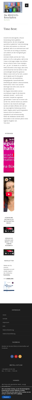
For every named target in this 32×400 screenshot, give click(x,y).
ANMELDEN (9, 278)
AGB (4, 326)
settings (19, 394)
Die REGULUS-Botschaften (11, 16)
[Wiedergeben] (6, 231)
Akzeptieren (6, 397)
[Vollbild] (14, 231)
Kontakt (5, 318)
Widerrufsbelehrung (8, 330)
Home (4, 315)
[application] (9, 230)
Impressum (6, 322)
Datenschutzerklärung (9, 334)
